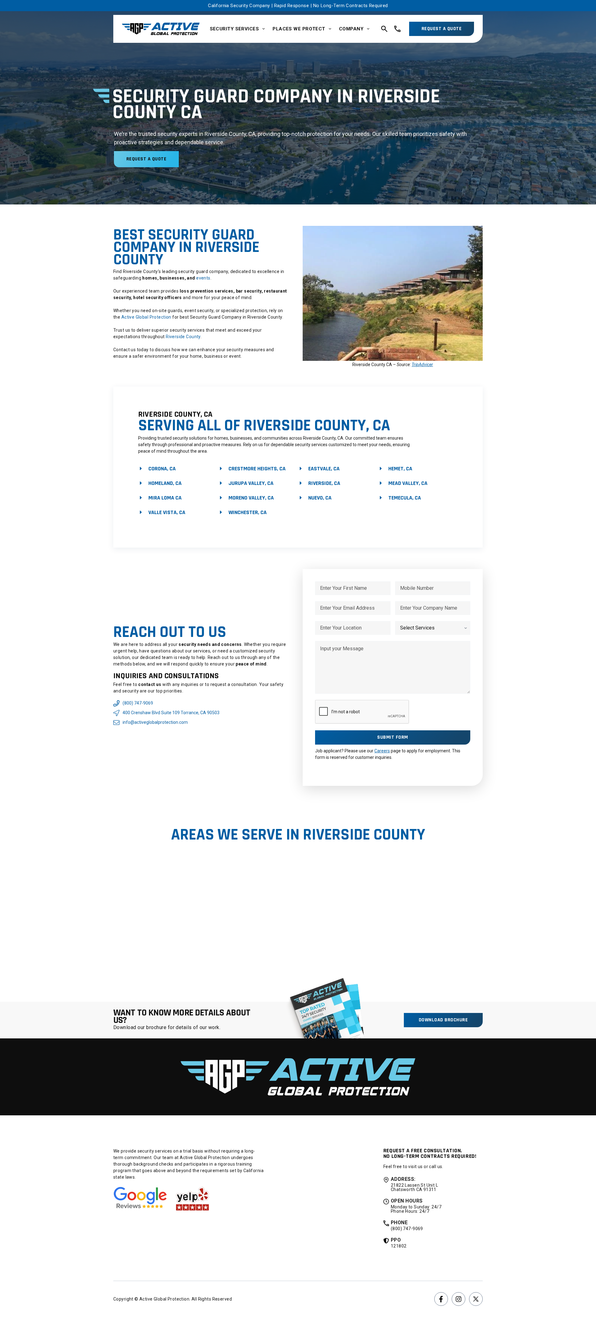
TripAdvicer (422, 364)
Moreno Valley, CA (251, 497)
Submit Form (392, 737)
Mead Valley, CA (407, 483)
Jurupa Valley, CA (250, 483)
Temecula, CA (404, 497)
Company (351, 29)
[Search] (384, 29)
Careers (382, 750)
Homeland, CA (165, 483)
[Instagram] (458, 1299)
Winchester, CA (247, 512)
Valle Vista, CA (166, 512)
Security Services (234, 29)
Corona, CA (162, 468)
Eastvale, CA (324, 468)
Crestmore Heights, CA (257, 468)
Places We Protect (299, 29)
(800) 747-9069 (138, 703)
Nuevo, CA (320, 497)
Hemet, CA (400, 468)
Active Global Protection (145, 317)
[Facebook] (441, 1299)
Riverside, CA (324, 483)
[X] (475, 1299)
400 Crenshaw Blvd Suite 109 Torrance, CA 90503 (171, 712)
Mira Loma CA (165, 497)
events (203, 277)
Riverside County (183, 336)
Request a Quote (442, 28)
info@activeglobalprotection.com (155, 722)
